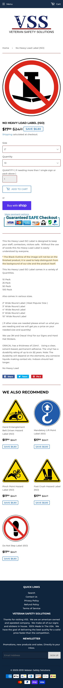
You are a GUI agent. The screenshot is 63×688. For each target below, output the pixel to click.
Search (31, 593)
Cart (58, 4)
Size (4, 142)
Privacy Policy (31, 600)
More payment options (17, 214)
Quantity (7, 156)
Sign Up (54, 655)
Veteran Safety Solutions (37, 670)
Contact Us (31, 596)
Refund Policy (31, 604)
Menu (9, 4)
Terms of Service (31, 608)
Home (5, 48)
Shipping (7, 134)
